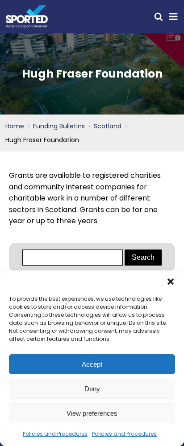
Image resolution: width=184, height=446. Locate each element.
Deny (92, 389)
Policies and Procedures (55, 434)
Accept (92, 364)
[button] (170, 281)
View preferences (92, 413)
